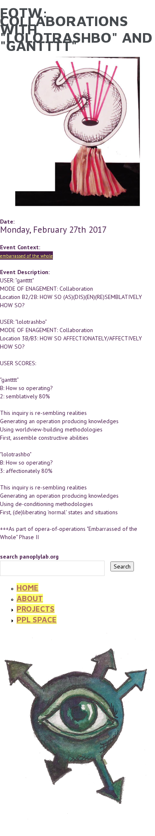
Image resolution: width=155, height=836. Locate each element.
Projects (36, 608)
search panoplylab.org (29, 556)
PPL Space (37, 619)
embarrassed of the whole (26, 256)
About (30, 598)
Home (27, 587)
